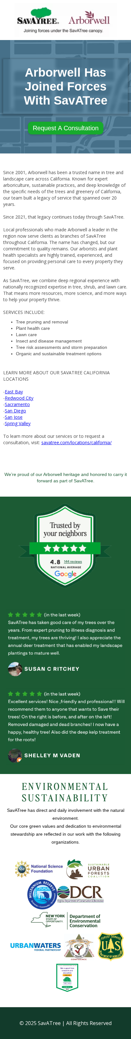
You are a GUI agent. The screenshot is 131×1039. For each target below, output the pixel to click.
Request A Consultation (66, 128)
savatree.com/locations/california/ (76, 442)
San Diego (15, 411)
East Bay (14, 392)
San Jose (14, 417)
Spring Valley (18, 423)
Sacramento (17, 404)
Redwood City (19, 398)
